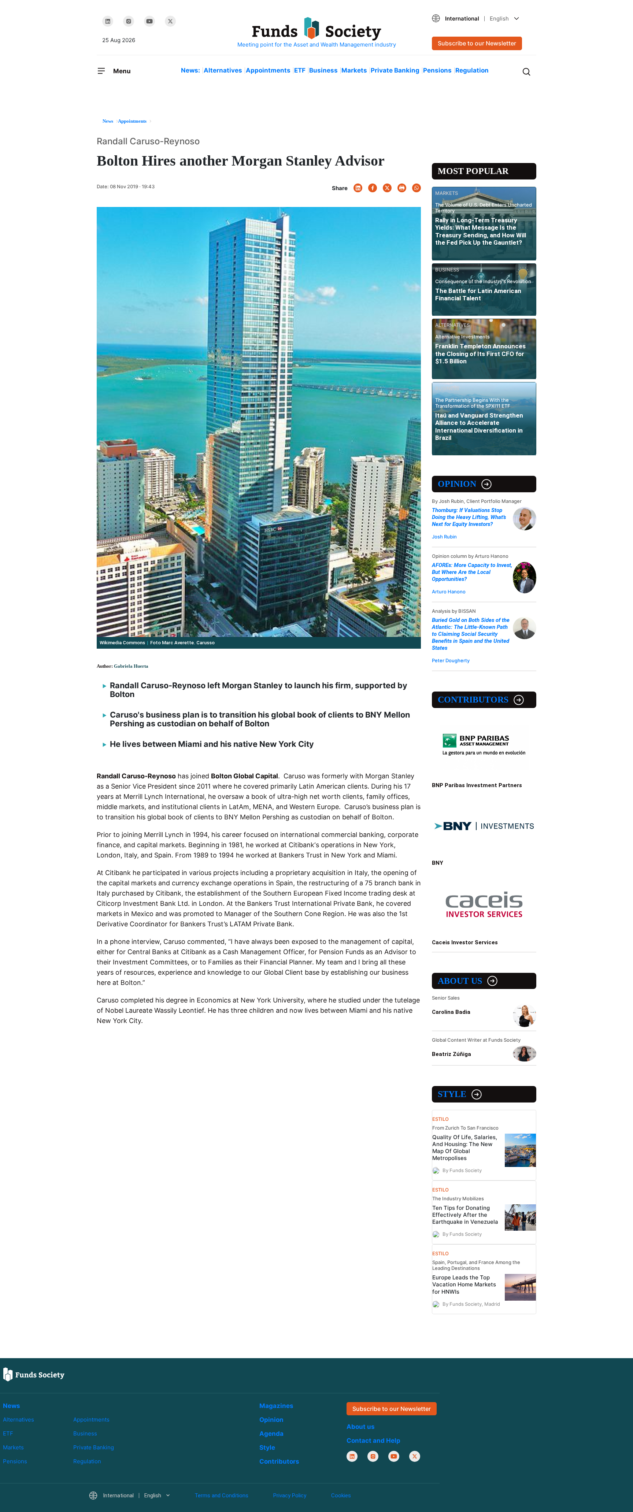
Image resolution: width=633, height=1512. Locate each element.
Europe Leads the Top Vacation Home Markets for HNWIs (464, 1284)
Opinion (457, 484)
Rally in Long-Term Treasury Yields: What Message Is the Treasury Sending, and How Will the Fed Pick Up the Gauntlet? (480, 231)
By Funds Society (462, 1170)
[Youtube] (149, 21)
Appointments (268, 70)
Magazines (276, 1405)
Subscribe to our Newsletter (477, 43)
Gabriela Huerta (131, 666)
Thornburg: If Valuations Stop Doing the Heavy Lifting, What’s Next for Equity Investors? (469, 517)
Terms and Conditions (221, 1495)
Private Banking (395, 70)
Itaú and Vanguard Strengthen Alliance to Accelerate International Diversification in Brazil (479, 426)
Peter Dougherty (451, 660)
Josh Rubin (444, 537)
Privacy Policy (289, 1495)
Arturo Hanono (449, 591)
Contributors (473, 699)
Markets (354, 70)
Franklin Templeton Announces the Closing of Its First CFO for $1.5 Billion (480, 353)
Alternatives (223, 70)
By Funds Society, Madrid (471, 1304)
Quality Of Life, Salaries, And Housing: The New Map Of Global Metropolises (464, 1147)
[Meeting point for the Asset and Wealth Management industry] (316, 32)
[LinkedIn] (107, 21)
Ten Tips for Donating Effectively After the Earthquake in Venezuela (465, 1214)
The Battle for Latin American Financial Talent (478, 294)
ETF (300, 70)
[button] (481, 18)
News (11, 1405)
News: (190, 70)
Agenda (271, 1433)
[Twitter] (170, 21)
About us (460, 981)
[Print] (401, 188)
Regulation (472, 70)
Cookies (341, 1495)
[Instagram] (128, 21)
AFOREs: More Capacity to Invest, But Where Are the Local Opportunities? (472, 572)
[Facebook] (372, 188)
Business (323, 70)
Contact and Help (373, 1440)
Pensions (437, 70)
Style (452, 1094)
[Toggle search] (526, 71)
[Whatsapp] (416, 188)
